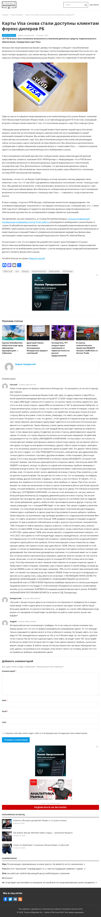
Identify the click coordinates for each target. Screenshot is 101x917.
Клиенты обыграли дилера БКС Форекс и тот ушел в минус (40, 820)
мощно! (9, 878)
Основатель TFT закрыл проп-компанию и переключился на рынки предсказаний (60, 349)
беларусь (25, 271)
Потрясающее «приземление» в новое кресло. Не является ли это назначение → (46, 864)
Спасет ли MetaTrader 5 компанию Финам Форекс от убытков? (41, 845)
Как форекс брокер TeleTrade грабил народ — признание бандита (42, 832)
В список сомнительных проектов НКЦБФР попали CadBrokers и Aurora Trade (87, 347)
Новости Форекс (16, 15)
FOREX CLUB (7, 271)
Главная (5, 15)
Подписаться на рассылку (50, 807)
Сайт (4, 722)
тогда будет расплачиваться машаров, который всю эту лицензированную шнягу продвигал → (51, 882)
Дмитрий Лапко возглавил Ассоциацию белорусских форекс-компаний (37, 347)
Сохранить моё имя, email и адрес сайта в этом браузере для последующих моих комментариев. (46, 733)
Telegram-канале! (37, 258)
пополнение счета (39, 271)
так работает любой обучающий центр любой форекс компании (38, 873)
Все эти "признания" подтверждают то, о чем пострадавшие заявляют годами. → (46, 868)
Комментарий (9, 671)
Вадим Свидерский (26, 35)
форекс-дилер (54, 271)
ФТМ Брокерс (68, 271)
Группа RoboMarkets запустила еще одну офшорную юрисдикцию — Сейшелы (12, 347)
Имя (4, 700)
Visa (17, 271)
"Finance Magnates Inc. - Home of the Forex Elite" (43, 912)
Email (5, 711)
